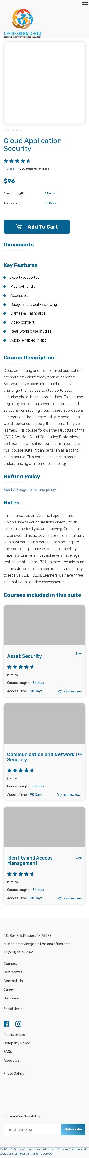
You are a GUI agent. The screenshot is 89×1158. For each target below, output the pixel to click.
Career (9, 989)
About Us (11, 1060)
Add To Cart (43, 227)
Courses (10, 963)
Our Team (11, 998)
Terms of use (14, 1034)
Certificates (13, 972)
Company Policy (17, 1043)
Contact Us (13, 981)
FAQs (8, 1052)
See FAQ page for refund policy (30, 489)
